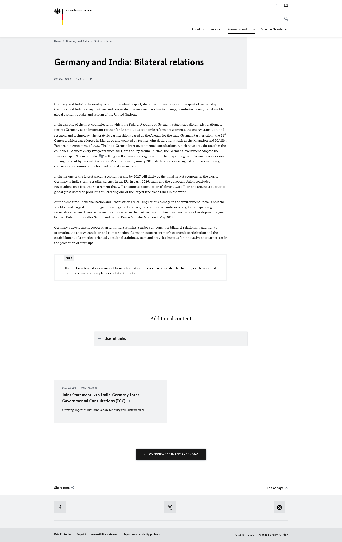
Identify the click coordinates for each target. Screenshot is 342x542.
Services (216, 29)
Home (57, 41)
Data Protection (63, 534)
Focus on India (87, 156)
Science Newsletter (274, 29)
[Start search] (285, 16)
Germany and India (241, 30)
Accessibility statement (105, 534)
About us (198, 29)
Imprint (81, 534)
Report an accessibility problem (142, 534)
